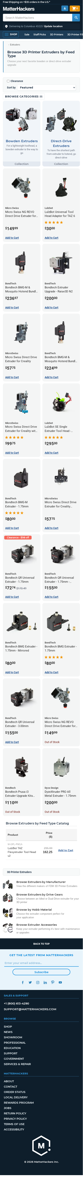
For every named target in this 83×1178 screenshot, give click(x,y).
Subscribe (41, 972)
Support (10, 1053)
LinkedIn (45, 982)
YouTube (60, 982)
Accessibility (14, 1129)
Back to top (41, 943)
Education (12, 1048)
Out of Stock (52, 742)
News (8, 1032)
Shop (8, 1026)
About (9, 1081)
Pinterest (52, 982)
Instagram (37, 982)
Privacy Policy (15, 1118)
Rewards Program (19, 1102)
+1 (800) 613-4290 (16, 1003)
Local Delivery (16, 1097)
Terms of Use (14, 1124)
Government (14, 1058)
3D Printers (56, 34)
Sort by (11, 87)
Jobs (7, 1108)
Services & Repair (17, 1064)
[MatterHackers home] (19, 9)
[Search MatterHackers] (76, 17)
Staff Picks (40, 34)
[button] (41, 26)
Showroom (13, 1037)
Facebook (22, 982)
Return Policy (15, 1113)
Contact (10, 1086)
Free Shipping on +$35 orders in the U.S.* (26, 2)
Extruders (15, 44)
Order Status (14, 1092)
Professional (15, 1042)
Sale (26, 34)
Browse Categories (22, 96)
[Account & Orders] (64, 8)
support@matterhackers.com (30, 1009)
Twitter (30, 982)
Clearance (17, 81)
